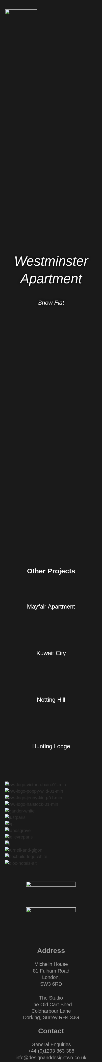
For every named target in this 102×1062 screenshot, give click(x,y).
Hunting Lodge (51, 746)
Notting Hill (51, 699)
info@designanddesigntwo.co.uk (51, 1057)
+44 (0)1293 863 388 (51, 1051)
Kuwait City (51, 653)
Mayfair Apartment (51, 606)
